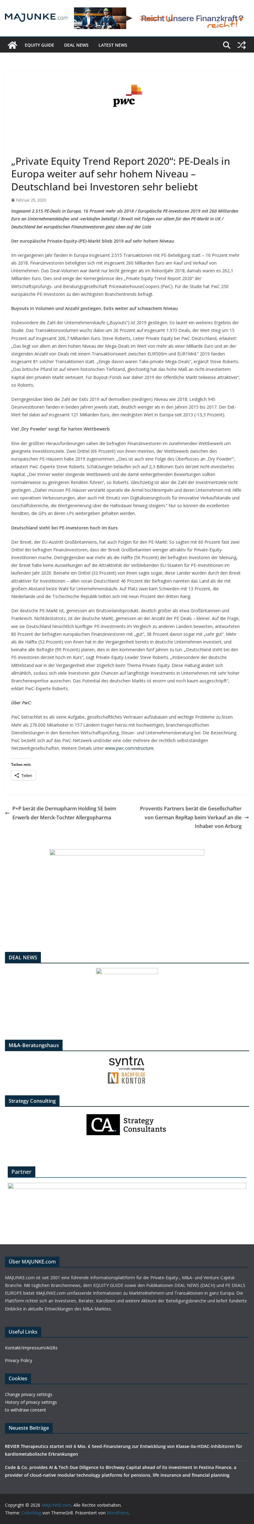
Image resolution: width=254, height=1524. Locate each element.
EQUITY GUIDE (39, 45)
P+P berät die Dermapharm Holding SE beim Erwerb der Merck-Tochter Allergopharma (64, 813)
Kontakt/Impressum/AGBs (31, 1348)
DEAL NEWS (76, 45)
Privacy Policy (18, 1360)
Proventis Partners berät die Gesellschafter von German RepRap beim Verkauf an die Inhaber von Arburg (191, 817)
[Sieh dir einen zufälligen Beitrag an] (241, 45)
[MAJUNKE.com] (12, 45)
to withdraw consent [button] (25, 1410)
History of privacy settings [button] (31, 1402)
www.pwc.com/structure (129, 748)
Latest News (113, 45)
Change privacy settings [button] (28, 1394)
